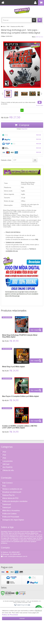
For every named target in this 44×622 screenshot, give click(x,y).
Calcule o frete (6, 160)
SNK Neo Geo (39, 36)
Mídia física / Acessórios (11, 510)
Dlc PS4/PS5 (7, 467)
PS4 (4, 455)
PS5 (4, 458)
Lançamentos (8, 461)
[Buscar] (34, 20)
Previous (2, 93)
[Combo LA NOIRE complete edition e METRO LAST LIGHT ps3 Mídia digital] (22, 420)
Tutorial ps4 (6, 507)
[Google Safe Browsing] (20, 593)
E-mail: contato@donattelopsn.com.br (14, 556)
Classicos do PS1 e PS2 (17, 26)
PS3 (8, 26)
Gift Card (6, 464)
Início (4, 26)
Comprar (23, 125)
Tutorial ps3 (6, 504)
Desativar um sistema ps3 (11, 492)
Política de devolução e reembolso (14, 501)
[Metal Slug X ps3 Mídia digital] (22, 360)
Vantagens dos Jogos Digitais (13, 520)
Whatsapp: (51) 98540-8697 (11, 554)
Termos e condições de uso (12, 489)
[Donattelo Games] (22, 11)
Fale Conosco (7, 483)
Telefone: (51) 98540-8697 (11, 552)
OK (35, 160)
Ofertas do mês (8, 470)
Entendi (22, 618)
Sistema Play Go (8, 495)
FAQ (4, 486)
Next (41, 93)
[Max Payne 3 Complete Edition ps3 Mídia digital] (22, 390)
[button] (39, 103)
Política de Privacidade (10, 517)
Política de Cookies (9, 514)
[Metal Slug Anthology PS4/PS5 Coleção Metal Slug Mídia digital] (22, 330)
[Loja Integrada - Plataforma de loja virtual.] (22, 605)
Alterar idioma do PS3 (10, 498)
